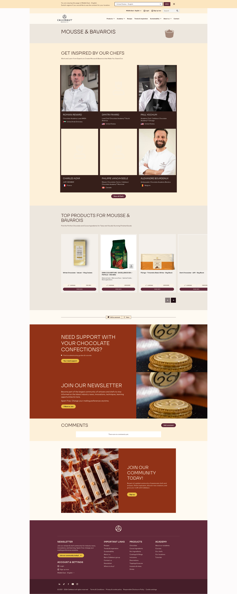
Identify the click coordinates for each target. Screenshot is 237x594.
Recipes (129, 19)
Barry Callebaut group (112, 557)
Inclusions (133, 557)
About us (107, 554)
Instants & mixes (135, 566)
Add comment (168, 425)
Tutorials (158, 557)
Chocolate (133, 545)
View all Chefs (119, 196)
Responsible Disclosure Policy (133, 589)
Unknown (127, 285)
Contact (176, 19)
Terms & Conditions (97, 589)
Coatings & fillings (136, 554)
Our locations (160, 554)
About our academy (162, 545)
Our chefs (158, 551)
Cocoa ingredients (136, 548)
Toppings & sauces (136, 563)
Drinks (132, 569)
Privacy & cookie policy (114, 589)
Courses (158, 548)
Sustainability (109, 551)
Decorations (134, 560)
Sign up (132, 494)
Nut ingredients (135, 551)
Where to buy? (109, 566)
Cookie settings (151, 589)
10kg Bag (88, 285)
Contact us (108, 560)
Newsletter (108, 563)
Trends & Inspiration (141, 19)
